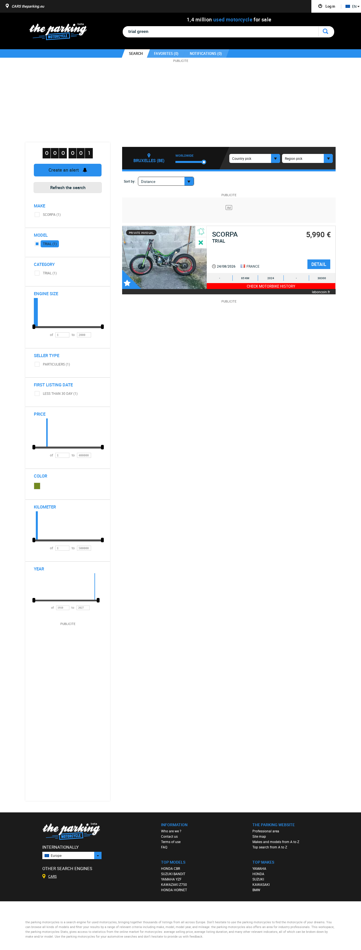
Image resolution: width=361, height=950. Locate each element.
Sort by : (130, 181)
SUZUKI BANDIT (173, 873)
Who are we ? (171, 831)
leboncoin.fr (321, 292)
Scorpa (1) (52, 214)
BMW (256, 890)
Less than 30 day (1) (60, 393)
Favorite (131, 279)
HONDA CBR (170, 868)
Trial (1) (50, 243)
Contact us (169, 836)
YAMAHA (259, 868)
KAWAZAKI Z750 (174, 884)
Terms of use (170, 841)
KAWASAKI (261, 884)
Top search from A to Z (269, 847)
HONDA (258, 873)
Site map (259, 836)
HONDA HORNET (174, 890)
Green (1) (37, 486)
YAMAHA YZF (171, 879)
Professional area (265, 831)
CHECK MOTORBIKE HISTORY (271, 286)
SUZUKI (258, 879)
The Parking (61, 33)
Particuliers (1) (56, 364)
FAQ (164, 847)
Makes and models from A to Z (275, 841)
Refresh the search (67, 187)
